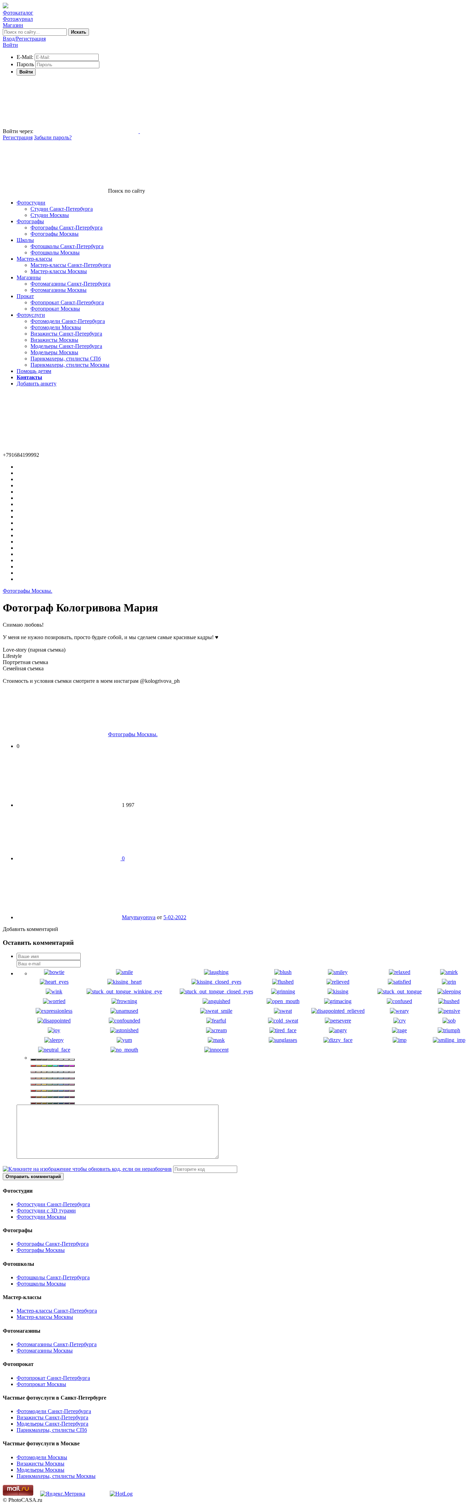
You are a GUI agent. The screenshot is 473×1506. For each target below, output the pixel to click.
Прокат (25, 296)
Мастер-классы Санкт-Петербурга (70, 265)
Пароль (25, 64)
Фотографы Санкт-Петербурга (66, 227)
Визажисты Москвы (54, 340)
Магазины (29, 277)
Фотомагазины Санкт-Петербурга (70, 284)
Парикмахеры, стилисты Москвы (69, 365)
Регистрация (18, 137)
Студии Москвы (49, 215)
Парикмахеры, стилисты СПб (65, 359)
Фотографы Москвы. (27, 591)
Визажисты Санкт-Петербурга (66, 334)
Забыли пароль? (53, 137)
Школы (25, 240)
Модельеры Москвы (54, 352)
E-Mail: (25, 57)
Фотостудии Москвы (41, 1217)
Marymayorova (138, 917)
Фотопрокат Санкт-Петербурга (67, 302)
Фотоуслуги (31, 315)
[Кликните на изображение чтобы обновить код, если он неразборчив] (87, 1169)
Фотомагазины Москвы (58, 290)
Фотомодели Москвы (55, 327)
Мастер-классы (34, 259)
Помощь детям (34, 371)
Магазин (13, 25)
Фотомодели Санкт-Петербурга (67, 321)
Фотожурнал (18, 19)
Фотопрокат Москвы (55, 309)
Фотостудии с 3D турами (46, 1210)
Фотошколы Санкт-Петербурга (67, 246)
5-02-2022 (174, 917)
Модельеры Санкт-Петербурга (66, 346)
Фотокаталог (18, 13)
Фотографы (30, 221)
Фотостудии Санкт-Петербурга (53, 1204)
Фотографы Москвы (54, 234)
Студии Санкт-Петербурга (61, 209)
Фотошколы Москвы (55, 252)
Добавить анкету (36, 383)
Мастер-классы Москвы (58, 271)
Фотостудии (31, 203)
